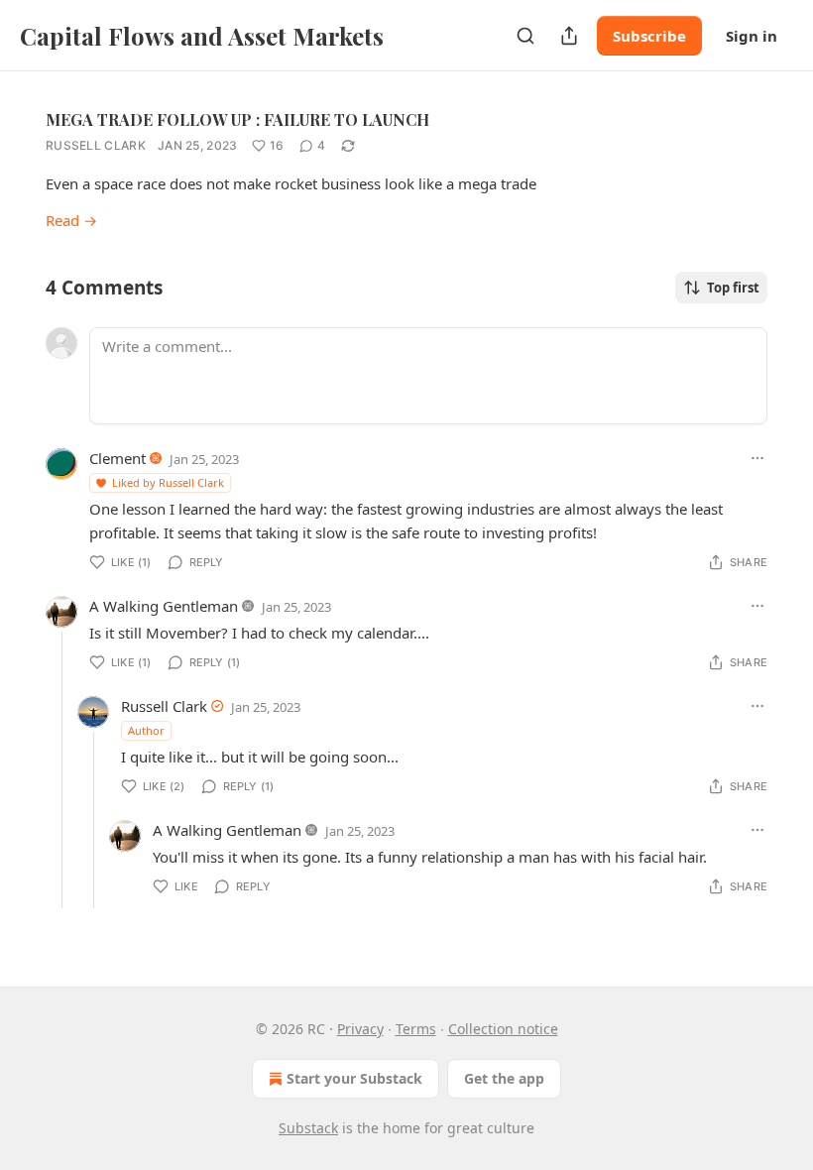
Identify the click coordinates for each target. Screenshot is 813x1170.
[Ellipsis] (757, 458)
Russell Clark (96, 145)
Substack (308, 1127)
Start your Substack (354, 1078)
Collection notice (503, 1028)
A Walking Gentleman (163, 606)
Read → (71, 220)
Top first (733, 287)
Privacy (360, 1028)
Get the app (504, 1078)
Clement (117, 458)
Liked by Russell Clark (168, 482)
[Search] (525, 36)
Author (146, 730)
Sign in (751, 36)
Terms (416, 1028)
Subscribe (649, 36)
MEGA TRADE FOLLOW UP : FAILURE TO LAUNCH (237, 119)
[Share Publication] (569, 36)
